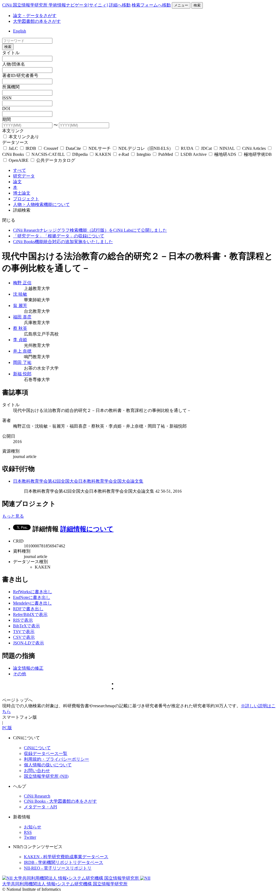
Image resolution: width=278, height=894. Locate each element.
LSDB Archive (193, 154)
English (19, 31)
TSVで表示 (23, 631)
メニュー (181, 5)
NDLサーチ (99, 148)
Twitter (30, 837)
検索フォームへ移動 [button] (151, 5)
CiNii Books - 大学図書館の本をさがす (60, 801)
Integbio (143, 154)
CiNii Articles (254, 148)
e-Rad (124, 154)
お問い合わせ (37, 770)
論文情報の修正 (28, 668)
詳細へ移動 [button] (120, 5)
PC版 (7, 727)
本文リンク (13, 130)
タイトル (11, 52)
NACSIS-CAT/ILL (48, 154)
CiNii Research (37, 796)
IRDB (30, 148)
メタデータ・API (40, 807)
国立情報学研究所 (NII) (46, 776)
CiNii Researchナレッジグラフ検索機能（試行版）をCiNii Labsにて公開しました (90, 230)
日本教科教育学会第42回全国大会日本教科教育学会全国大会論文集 (78, 481)
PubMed (165, 154)
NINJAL (227, 148)
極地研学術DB (257, 154)
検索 (197, 5)
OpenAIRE (19, 160)
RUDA (187, 148)
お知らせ (32, 827)
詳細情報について (86, 528)
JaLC (13, 148)
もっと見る (13, 516)
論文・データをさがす (34, 15)
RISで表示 (23, 620)
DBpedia (80, 154)
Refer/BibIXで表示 (30, 614)
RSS (28, 832)
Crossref (51, 148)
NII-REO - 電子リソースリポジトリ (57, 868)
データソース (15, 142)
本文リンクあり (23, 136)
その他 (19, 674)
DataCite (73, 148)
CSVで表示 (24, 637)
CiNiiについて (37, 747)
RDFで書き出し (28, 608)
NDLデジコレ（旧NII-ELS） (145, 148)
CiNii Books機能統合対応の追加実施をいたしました (63, 241)
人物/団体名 (13, 64)
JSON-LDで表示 (28, 643)
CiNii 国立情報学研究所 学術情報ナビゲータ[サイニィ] (55, 5)
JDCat (206, 148)
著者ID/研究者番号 (20, 75)
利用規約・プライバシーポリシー (56, 759)
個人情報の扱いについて (48, 765)
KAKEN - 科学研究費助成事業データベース (66, 856)
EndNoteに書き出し (31, 597)
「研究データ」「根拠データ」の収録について (58, 236)
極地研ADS (225, 154)
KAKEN (103, 154)
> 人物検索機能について (46, 204)
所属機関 (11, 87)
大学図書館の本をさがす (37, 21)
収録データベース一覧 (45, 753)
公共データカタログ (55, 160)
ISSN (7, 98)
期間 (6, 119)
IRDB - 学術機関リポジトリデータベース (63, 862)
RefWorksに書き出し (32, 591)
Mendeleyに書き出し (32, 603)
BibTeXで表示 (26, 626)
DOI (6, 108)
